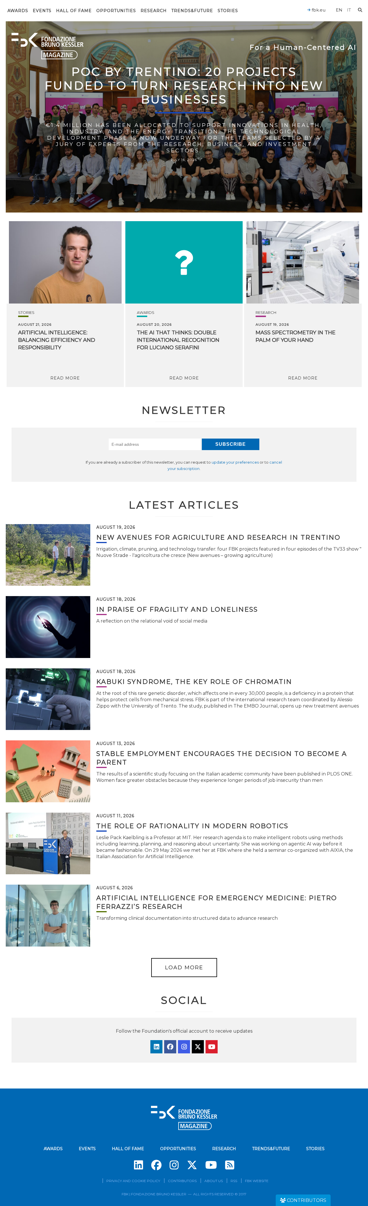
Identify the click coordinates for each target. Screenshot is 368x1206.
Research (154, 10)
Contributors (182, 1181)
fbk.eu (317, 10)
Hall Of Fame (74, 10)
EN (339, 10)
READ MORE (65, 378)
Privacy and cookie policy (133, 1181)
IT (349, 10)
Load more (184, 967)
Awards (17, 10)
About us (213, 1181)
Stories (228, 10)
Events (42, 10)
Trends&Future (192, 10)
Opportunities (116, 10)
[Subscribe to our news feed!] (229, 1165)
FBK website (257, 1181)
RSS (234, 1181)
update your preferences (235, 462)
